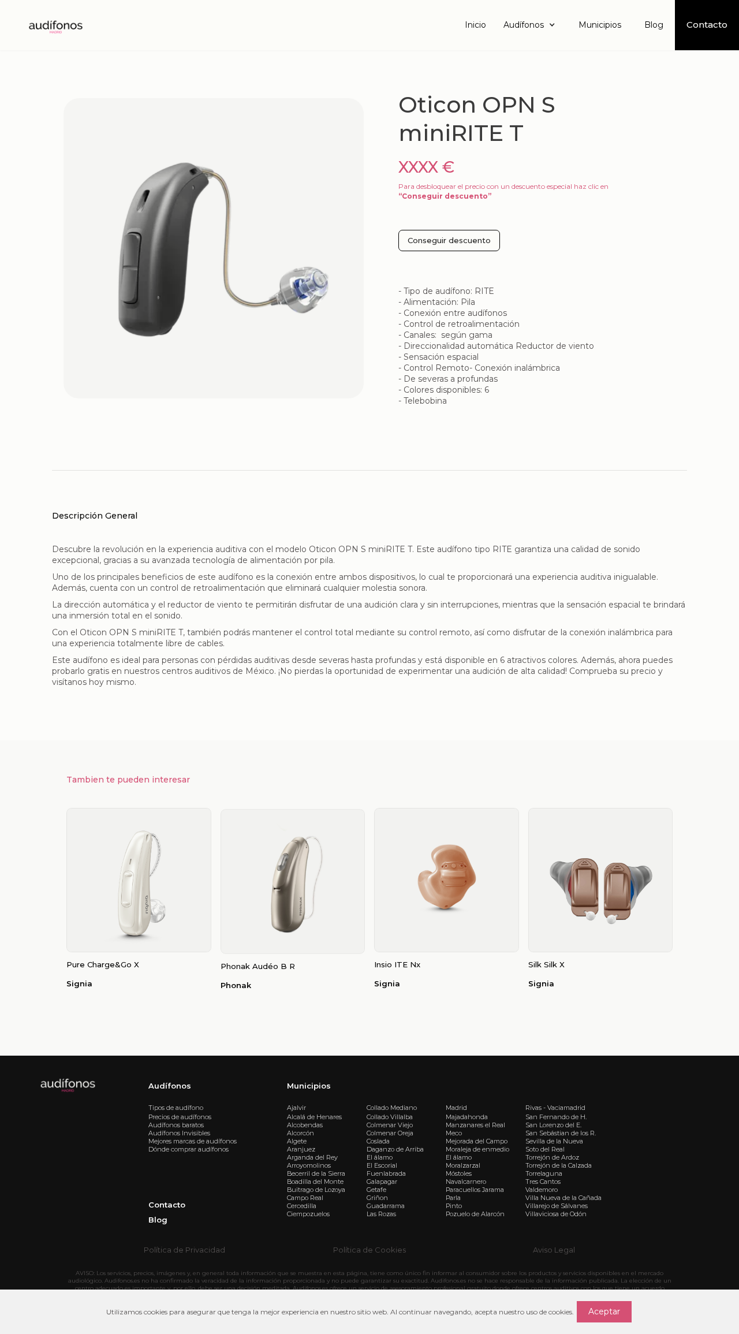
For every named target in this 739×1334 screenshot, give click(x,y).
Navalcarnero (466, 1182)
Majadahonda (467, 1117)
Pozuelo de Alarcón (475, 1214)
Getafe (376, 1190)
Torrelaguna (543, 1173)
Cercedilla (301, 1206)
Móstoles (459, 1173)
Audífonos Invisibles (179, 1133)
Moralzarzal (463, 1165)
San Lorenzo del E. (553, 1125)
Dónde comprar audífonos (188, 1149)
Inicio (475, 25)
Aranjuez (301, 1149)
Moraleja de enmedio (477, 1149)
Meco (454, 1133)
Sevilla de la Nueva (554, 1141)
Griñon (377, 1198)
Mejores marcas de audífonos (192, 1141)
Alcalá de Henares (314, 1117)
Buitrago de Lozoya (316, 1190)
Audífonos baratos (176, 1125)
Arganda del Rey (312, 1157)
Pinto (454, 1206)
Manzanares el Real (475, 1125)
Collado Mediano (392, 1108)
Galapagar (382, 1182)
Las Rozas (381, 1214)
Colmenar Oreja (390, 1133)
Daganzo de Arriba (395, 1149)
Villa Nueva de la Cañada (563, 1198)
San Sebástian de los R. (560, 1133)
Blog (653, 25)
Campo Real (305, 1198)
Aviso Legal (554, 1249)
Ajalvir (296, 1108)
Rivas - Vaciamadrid (555, 1108)
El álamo (380, 1157)
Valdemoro (541, 1190)
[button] (532, 25)
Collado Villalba (390, 1117)
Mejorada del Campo (476, 1141)
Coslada (378, 1141)
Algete (297, 1141)
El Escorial (382, 1165)
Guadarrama (386, 1206)
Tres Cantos (543, 1182)
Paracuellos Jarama (475, 1190)
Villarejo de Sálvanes (556, 1206)
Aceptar (604, 1311)
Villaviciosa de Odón (556, 1214)
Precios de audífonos (179, 1117)
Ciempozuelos (308, 1214)
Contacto (166, 1204)
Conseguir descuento (449, 240)
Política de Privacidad (184, 1249)
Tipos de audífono (175, 1108)
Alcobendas (305, 1125)
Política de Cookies (369, 1249)
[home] (55, 25)
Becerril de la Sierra (316, 1173)
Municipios (599, 25)
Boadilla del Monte (315, 1182)
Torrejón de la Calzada (558, 1165)
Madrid (456, 1108)
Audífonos (169, 1085)
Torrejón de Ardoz (552, 1157)
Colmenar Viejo (390, 1125)
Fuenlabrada (386, 1173)
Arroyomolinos (309, 1165)
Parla (453, 1198)
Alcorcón (300, 1133)
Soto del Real (545, 1149)
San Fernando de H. (556, 1117)
